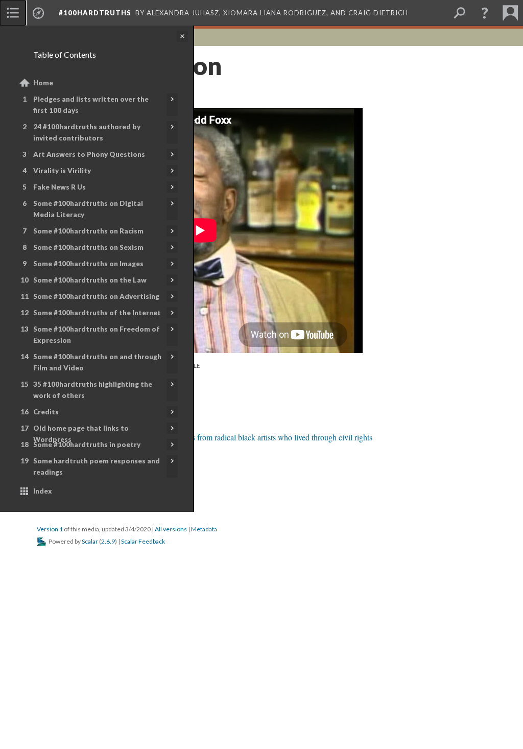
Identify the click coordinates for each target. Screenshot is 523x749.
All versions (171, 529)
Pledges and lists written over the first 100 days (91, 104)
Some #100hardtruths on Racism (88, 231)
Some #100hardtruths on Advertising (96, 296)
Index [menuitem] (42, 491)
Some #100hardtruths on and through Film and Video (97, 362)
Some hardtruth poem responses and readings (96, 466)
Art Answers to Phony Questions (89, 154)
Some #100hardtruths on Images (88, 264)
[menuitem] (13, 13)
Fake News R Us (59, 187)
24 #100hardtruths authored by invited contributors (86, 132)
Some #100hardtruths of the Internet (97, 313)
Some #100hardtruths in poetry (86, 444)
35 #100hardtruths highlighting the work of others (92, 390)
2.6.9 (108, 541)
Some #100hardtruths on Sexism (88, 247)
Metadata (204, 529)
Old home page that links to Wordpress (81, 433)
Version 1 (50, 529)
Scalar (90, 541)
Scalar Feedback (143, 541)
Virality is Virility (62, 171)
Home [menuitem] (43, 83)
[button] (484, 13)
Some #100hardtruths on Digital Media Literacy (88, 209)
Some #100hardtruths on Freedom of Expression (96, 334)
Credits (46, 412)
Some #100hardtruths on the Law (90, 280)
